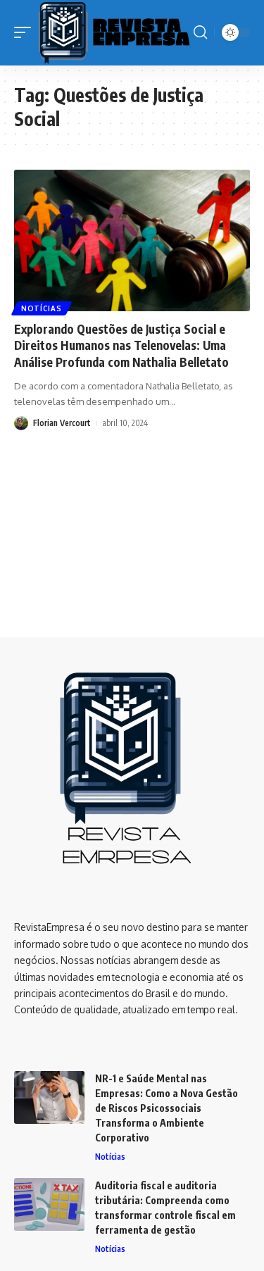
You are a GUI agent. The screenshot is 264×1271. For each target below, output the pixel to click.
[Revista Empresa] (114, 32)
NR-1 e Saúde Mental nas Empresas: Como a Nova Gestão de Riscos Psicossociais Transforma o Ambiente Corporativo (166, 1108)
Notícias (41, 308)
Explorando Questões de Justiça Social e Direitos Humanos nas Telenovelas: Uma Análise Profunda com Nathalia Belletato (121, 345)
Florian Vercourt (62, 423)
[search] (200, 32)
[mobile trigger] (26, 32)
